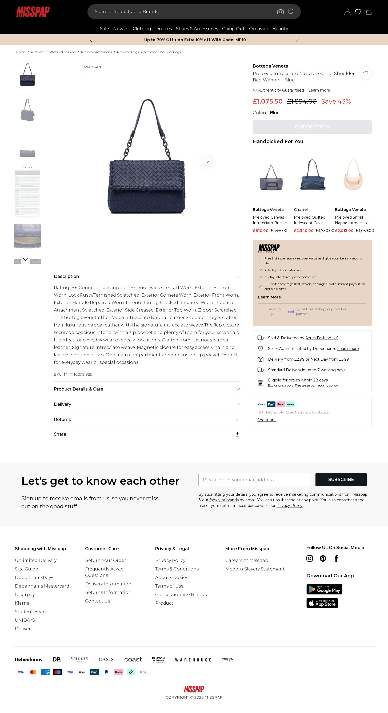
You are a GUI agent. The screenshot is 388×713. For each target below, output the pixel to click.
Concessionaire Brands (181, 594)
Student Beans (31, 611)
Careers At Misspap (246, 560)
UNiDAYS (25, 620)
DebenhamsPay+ (34, 577)
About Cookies (171, 577)
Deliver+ (24, 628)
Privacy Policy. (290, 505)
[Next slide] (297, 40)
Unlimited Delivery (36, 560)
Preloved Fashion (63, 52)
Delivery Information (108, 583)
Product (164, 603)
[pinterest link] (323, 558)
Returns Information (108, 592)
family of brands (224, 500)
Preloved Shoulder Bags (162, 52)
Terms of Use (169, 586)
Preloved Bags (128, 52)
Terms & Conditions (177, 569)
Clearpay (25, 594)
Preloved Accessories (96, 52)
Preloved (37, 52)
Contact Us (97, 601)
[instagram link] (309, 558)
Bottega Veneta (270, 66)
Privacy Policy (170, 560)
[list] (146, 161)
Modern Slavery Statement (255, 569)
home (21, 52)
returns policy (327, 385)
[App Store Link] (324, 596)
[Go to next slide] (207, 161)
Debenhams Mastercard (42, 586)
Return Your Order (105, 560)
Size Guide (26, 569)
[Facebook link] (336, 558)
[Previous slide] (90, 40)
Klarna (22, 603)
